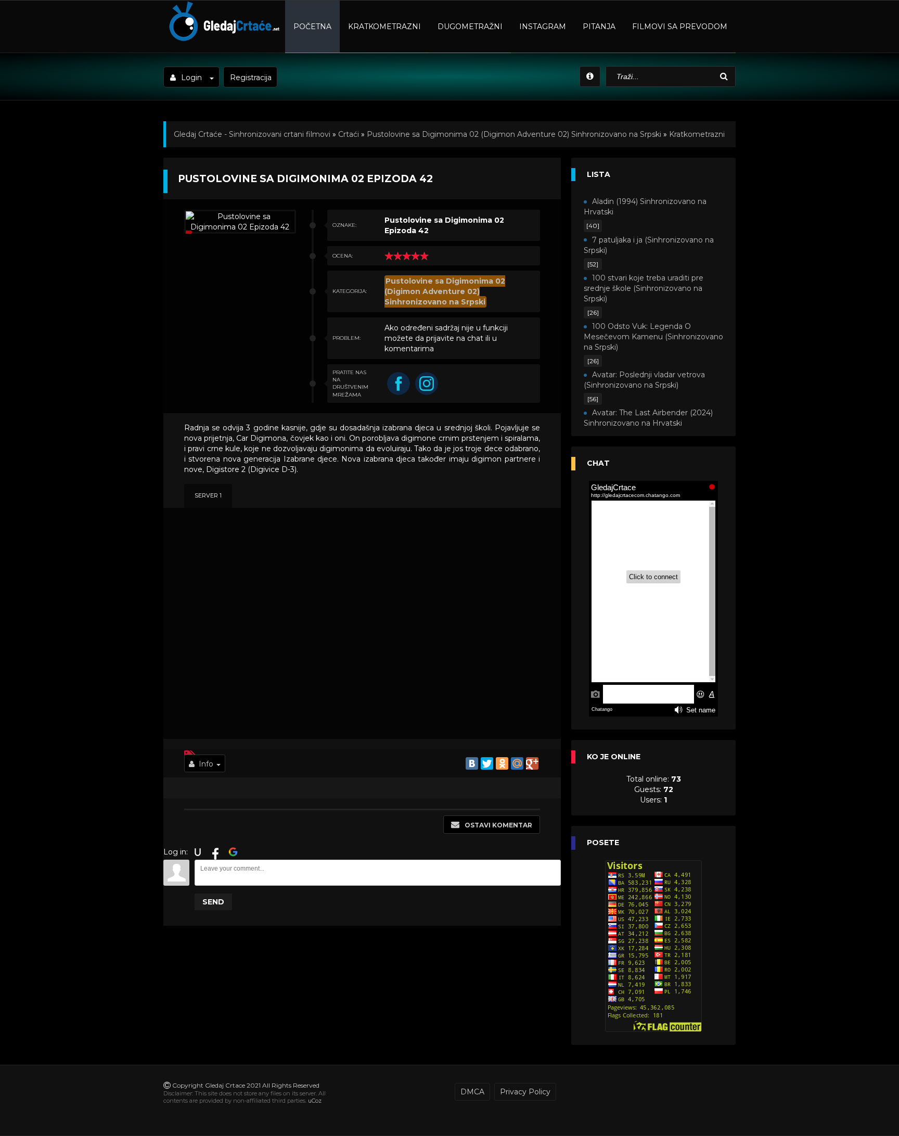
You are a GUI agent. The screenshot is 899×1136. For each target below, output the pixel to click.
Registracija (251, 77)
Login (191, 77)
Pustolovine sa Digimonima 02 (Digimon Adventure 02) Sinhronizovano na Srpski (514, 134)
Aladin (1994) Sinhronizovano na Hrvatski (645, 206)
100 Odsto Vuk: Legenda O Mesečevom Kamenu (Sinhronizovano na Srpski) (653, 337)
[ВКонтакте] (472, 763)
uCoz (315, 1100)
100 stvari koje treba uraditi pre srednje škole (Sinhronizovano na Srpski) (643, 288)
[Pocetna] (222, 39)
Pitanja (599, 26)
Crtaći (348, 134)
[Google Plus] (532, 763)
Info (206, 764)
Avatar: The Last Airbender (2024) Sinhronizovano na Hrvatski (648, 418)
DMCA (472, 1091)
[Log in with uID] (198, 852)
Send (213, 902)
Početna (312, 26)
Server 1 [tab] (208, 495)
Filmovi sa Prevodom (679, 26)
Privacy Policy (525, 1091)
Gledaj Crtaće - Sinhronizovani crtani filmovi (252, 134)
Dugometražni (470, 26)
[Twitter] (487, 763)
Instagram (542, 26)
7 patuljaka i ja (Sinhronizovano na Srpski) (649, 245)
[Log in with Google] (233, 852)
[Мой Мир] (517, 763)
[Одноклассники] (502, 763)
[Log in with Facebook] (215, 852)
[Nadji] (725, 76)
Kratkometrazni (384, 26)
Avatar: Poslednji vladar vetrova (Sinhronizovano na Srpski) (644, 380)
